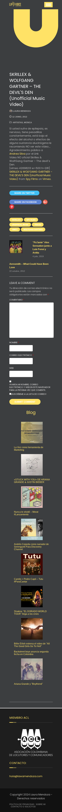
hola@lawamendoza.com (25, 776)
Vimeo (47, 179)
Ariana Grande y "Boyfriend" (28, 684)
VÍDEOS (37, 225)
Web (11, 368)
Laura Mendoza (22, 111)
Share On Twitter (24, 193)
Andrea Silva (17, 153)
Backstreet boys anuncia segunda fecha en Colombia (31, 652)
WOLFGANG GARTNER (33, 230)
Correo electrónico (21, 355)
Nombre (14, 342)
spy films (31, 220)
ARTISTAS (18, 122)
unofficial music (20, 225)
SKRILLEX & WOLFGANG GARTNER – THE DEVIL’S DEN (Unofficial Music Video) (30, 175)
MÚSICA (28, 122)
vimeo (14, 230)
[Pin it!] (11, 206)
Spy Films (32, 179)
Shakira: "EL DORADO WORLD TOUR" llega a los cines (30, 612)
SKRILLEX (16, 220)
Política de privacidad (21, 804)
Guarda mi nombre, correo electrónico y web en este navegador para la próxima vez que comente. (29, 387)
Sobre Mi (41, 804)
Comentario (16, 299)
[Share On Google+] (45, 202)
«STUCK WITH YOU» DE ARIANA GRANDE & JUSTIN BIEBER (32, 480)
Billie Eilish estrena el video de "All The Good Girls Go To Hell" (32, 644)
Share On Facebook (25, 202)
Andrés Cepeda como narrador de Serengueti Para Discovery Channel (31, 547)
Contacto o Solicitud (23, 806)
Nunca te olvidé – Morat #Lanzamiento (26, 513)
